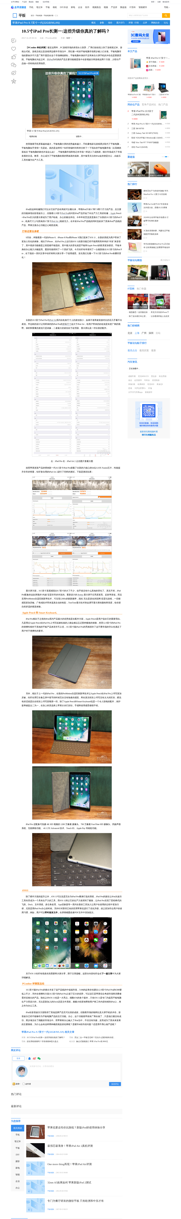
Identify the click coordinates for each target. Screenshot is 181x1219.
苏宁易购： (156, 62)
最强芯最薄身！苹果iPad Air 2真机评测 (70, 1145)
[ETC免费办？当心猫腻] (138, 295)
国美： (155, 70)
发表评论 (115, 1084)
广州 (144, 333)
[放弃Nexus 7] (159, 267)
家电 (73, 7)
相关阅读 (17, 1128)
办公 (18, 1188)
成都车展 (132, 376)
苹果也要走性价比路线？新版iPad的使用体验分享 (76, 1127)
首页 (32, 15)
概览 (93, 23)
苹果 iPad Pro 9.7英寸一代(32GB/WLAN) (158, 58)
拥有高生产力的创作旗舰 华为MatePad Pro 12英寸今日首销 (156, 192)
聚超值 (31, 2)
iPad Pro (65, 213)
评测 (23, 1037)
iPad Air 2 (55, 221)
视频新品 (96, 7)
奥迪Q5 (160, 384)
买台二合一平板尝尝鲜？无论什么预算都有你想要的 (95, 1037)
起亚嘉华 (138, 380)
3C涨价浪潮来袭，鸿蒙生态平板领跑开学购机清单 (157, 232)
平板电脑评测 (48, 15)
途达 (130, 380)
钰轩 (68, 38)
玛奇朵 (147, 380)
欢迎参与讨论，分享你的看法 (42, 1066)
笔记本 (39, 7)
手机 (31, 7)
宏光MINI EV (143, 376)
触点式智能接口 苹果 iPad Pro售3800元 (92, 1041)
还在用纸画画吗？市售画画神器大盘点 (42, 1041)
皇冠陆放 (156, 380)
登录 (152, 2)
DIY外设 (64, 7)
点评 (145, 23)
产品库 (24, 2)
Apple (113, 213)
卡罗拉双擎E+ (140, 388)
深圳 (151, 333)
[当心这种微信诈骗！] (159, 295)
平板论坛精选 (135, 260)
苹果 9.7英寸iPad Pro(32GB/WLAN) (43, 131)
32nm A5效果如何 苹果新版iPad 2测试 (69, 1182)
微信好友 (13, 65)
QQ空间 (13, 81)
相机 (55, 7)
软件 (87, 7)
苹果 (87, 217)
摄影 (18, 1161)
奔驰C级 (131, 384)
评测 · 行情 (134, 23)
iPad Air (52, 320)
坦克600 (150, 384)
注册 (159, 2)
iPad (51, 59)
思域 (130, 388)
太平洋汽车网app (135, 392)
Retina (80, 595)
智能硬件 (143, 7)
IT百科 (132, 7)
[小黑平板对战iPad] (138, 267)
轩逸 (150, 388)
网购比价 (155, 23)
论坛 (166, 23)
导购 (71, 1037)
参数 (102, 23)
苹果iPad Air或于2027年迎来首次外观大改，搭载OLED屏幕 (156, 206)
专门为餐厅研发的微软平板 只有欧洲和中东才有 (75, 1200)
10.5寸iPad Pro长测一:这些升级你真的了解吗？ (46, 1037)
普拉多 (154, 376)
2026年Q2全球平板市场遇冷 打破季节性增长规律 (156, 219)
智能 (18, 1174)
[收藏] (13, 49)
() (15, 55)
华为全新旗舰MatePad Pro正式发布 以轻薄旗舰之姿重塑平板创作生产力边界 (157, 246)
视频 (37, 2)
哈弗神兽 (141, 384)
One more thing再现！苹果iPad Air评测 (69, 1164)
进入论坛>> (165, 260)
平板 (48, 7)
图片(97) (120, 23)
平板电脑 (39, 15)
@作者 (28, 1084)
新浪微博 (13, 73)
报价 (110, 23)
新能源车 (148, 392)
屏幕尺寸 (67, 324)
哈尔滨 (72, 1041)
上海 (137, 333)
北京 (130, 333)
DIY (18, 1155)
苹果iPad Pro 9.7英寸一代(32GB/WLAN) (36, 22)
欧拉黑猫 (162, 376)
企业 (80, 7)
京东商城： (156, 66)
